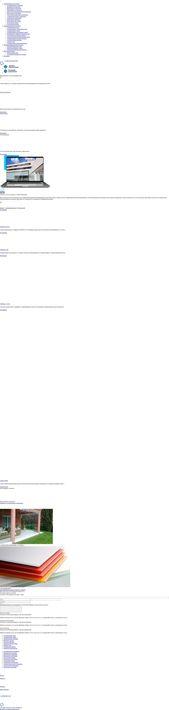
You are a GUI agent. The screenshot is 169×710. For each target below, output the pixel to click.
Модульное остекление (10, 656)
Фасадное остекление (10, 667)
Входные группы (9, 640)
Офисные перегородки (10, 648)
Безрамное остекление (10, 653)
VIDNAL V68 (4, 250)
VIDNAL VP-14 (5, 227)
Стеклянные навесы (10, 647)
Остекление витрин (9, 657)
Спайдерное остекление (11, 662)
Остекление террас (9, 661)
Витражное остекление (10, 654)
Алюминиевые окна (10, 635)
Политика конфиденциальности (9, 709)
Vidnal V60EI (4, 480)
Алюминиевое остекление (11, 651)
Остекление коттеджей (10, 659)
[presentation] (1, 545)
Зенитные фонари (9, 642)
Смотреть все (4, 486)
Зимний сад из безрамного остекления (11, 503)
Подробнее (3, 112)
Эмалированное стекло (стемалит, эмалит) (12, 590)
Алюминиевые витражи (11, 639)
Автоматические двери (10, 643)
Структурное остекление (11, 665)
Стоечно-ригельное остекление (13, 664)
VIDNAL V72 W (5, 304)
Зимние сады (7, 645)
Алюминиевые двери (10, 637)
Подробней (3, 210)
